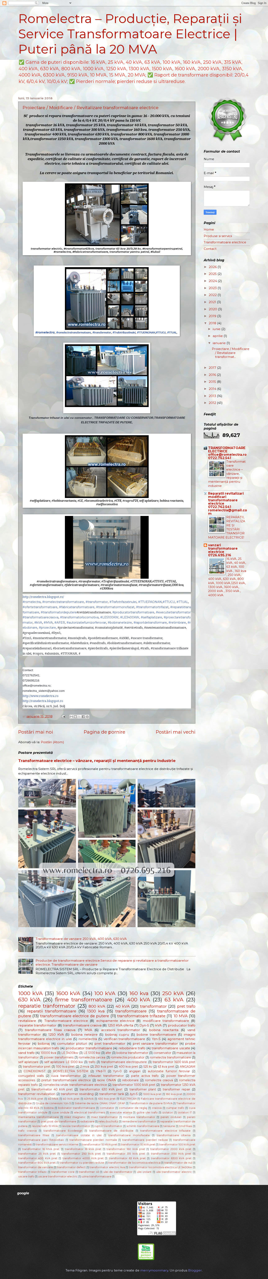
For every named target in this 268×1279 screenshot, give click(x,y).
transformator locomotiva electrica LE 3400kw (160, 1167)
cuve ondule (61, 1112)
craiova (157, 1107)
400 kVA (138, 999)
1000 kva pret (152, 1094)
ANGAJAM (187, 1066)
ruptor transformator (108, 1126)
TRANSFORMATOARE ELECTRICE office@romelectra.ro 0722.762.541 (227, 453)
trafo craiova (27, 1130)
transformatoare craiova (82, 1025)
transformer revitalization (36, 1094)
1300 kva (96, 1011)
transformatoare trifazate (141, 1015)
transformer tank (111, 1094)
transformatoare (131, 1011)
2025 (213, 274)
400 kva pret (128, 1066)
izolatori (167, 1112)
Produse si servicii (218, 236)
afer (108, 1053)
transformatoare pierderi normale (93, 1139)
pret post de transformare (58, 1121)
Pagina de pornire (104, 732)
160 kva (138, 993)
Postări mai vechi (175, 732)
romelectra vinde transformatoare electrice (75, 1085)
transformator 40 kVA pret (52, 1089)
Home (209, 229)
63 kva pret (166, 1066)
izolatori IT (185, 1112)
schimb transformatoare (142, 1126)
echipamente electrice (115, 1021)
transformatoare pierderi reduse (145, 1139)
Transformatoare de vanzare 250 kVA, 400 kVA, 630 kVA (81, 939)
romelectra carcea (92, 1057)
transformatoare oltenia (174, 1135)
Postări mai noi (35, 732)
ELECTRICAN (128, 1098)
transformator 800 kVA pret (37, 1162)
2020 (213, 309)
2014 (213, 389)
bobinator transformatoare (76, 1107)
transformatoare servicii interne (57, 1144)
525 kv (147, 1066)
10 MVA (181, 1015)
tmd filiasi (185, 1126)
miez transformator (104, 1117)
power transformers (58, 1057)
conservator (162, 1053)
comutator (107, 1107)
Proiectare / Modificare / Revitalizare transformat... (230, 353)
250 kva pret (104, 1066)
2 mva (84, 1066)
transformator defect (71, 1167)
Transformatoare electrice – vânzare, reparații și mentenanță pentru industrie (96, 760)
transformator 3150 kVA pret (171, 1153)
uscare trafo (26, 1176)
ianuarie (220, 343)
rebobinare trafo (132, 1048)
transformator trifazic (32, 1171)
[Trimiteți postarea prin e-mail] (63, 716)
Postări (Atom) (52, 742)
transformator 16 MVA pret (40, 1149)
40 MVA (53, 1098)
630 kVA (29, 999)
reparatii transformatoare (51, 1011)
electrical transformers (89, 1112)
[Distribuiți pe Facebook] (83, 717)
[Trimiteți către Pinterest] (87, 717)
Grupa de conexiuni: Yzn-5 (53, 1103)
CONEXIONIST (34, 1071)
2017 (213, 368)
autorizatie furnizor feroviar (169, 1071)
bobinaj (44, 1043)
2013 (213, 396)
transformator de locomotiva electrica (134, 1162)
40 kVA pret (71, 1098)
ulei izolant (144, 1171)
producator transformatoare (89, 1048)
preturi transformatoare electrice (66, 1080)
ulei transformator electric (174, 1171)
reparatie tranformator (46, 1006)
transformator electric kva (107, 1167)
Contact (210, 249)
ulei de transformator (118, 1171)
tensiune (169, 1126)
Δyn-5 (134, 1094)
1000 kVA (30, 993)
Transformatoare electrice (66, 1021)
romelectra (88, 1039)
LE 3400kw (69, 1053)
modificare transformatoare (166, 1021)
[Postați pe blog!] (75, 717)
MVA (88, 1030)
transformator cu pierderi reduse (82, 1162)
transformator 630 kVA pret (101, 1089)
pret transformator (110, 1043)
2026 (213, 267)
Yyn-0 (117, 1071)
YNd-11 (101, 1071)
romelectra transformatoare (170, 1057)
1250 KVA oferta (120, 1025)
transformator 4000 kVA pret (83, 1158)
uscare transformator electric (58, 1176)
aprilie (218, 336)
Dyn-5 (144, 1025)
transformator (153, 1006)
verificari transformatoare (124, 1039)
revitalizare (27, 1021)
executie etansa (121, 1112)
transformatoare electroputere (124, 1062)
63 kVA (174, 999)
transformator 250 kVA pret (81, 1153)
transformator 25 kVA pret (37, 1153)
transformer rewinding (77, 1094)
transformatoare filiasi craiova (50, 1030)
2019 (213, 316)
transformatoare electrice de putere (74, 1015)
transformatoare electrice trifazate (165, 1130)
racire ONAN (106, 1080)
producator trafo (181, 1025)
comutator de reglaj (133, 1107)
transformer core (63, 1171)
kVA (158, 1025)
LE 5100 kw (92, 1053)
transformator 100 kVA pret (177, 1144)
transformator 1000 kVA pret (133, 1085)
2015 (213, 382)
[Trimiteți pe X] (79, 717)
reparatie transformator (37, 1025)
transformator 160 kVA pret (126, 1149)
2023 (213, 288)
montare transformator (139, 1117)
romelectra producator (127, 1057)
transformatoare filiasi (33, 1135)
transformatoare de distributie (111, 1130)
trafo (92, 1062)
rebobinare (130, 1080)
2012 (213, 403)
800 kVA (97, 1006)
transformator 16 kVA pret (83, 1149)
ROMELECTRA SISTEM (70, 1071)
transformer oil (89, 1171)
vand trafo (26, 1053)
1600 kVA (68, 993)
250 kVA (173, 993)
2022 (213, 295)
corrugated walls (31, 1076)
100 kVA (104, 993)
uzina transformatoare (96, 1176)
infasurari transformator (106, 1076)
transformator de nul (178, 1162)
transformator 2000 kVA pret (170, 1149)
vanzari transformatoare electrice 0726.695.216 (223, 550)
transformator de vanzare (35, 1167)
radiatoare (87, 1121)
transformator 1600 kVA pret (174, 1062)
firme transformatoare (83, 999)
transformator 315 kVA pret (126, 1153)
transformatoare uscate (171, 1048)
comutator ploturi (72, 1043)
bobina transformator (132, 1053)
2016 (213, 375)
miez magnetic (75, 1117)
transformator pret (37, 1066)
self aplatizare (28, 1062)
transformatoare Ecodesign (63, 1130)
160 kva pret (174, 1094)
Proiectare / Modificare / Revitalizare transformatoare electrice (90, 107)
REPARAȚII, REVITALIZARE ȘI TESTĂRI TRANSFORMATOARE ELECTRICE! (226, 527)
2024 (213, 281)
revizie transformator (76, 1126)
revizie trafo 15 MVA (45, 1126)
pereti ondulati (171, 1117)
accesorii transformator (120, 1030)
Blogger (195, 1270)
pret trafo (186, 1006)
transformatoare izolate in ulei (78, 1135)
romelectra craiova (159, 1080)
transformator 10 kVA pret (138, 1144)
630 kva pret (107, 1098)
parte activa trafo (145, 1076)
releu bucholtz (108, 1121)
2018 (213, 323)
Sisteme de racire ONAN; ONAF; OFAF (100, 1103)
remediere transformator (139, 1121)
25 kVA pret (35, 1098)
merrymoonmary (154, 1270)
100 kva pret (65, 1066)
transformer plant (142, 1089)
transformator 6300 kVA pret (171, 1158)
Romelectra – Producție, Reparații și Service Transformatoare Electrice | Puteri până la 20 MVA (130, 34)
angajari (134, 1071)
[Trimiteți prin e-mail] (71, 717)
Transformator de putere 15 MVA (151, 1103)
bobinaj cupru (117, 1034)
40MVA (89, 1098)
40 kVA (122, 1006)
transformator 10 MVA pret (99, 1144)
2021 (213, 302)
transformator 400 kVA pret (37, 1158)
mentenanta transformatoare (38, 1117)
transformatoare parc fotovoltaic (41, 1139)
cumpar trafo (175, 1107)
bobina (49, 1107)
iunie (217, 329)
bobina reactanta (163, 1030)
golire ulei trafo (147, 1112)
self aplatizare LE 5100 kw (63, 1062)
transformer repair (176, 1089)
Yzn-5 (156, 1039)
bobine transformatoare (156, 1034)
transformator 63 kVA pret (127, 1158)
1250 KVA (56, 1034)
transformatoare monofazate (129, 1135)
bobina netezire (84, 1034)
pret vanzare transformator (155, 1043)
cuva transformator (66, 1076)
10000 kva (48, 1053)
